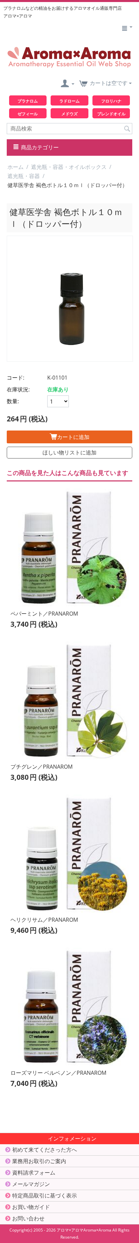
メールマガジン (31, 1184)
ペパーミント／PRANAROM (44, 613)
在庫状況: (18, 389)
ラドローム (69, 101)
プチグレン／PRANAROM (41, 766)
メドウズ (69, 114)
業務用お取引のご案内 (39, 1161)
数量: (13, 401)
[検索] (127, 128)
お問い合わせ (28, 1218)
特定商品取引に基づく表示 (44, 1195)
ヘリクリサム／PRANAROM (44, 919)
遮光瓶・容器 (23, 176)
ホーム (15, 167)
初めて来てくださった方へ (44, 1149)
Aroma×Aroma (97, 1230)
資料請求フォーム (33, 1172)
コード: (15, 377)
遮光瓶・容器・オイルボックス (69, 167)
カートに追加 (73, 437)
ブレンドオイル (111, 114)
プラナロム (28, 101)
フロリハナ (111, 101)
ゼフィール (28, 114)
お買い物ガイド (31, 1207)
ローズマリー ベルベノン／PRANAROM (58, 1072)
